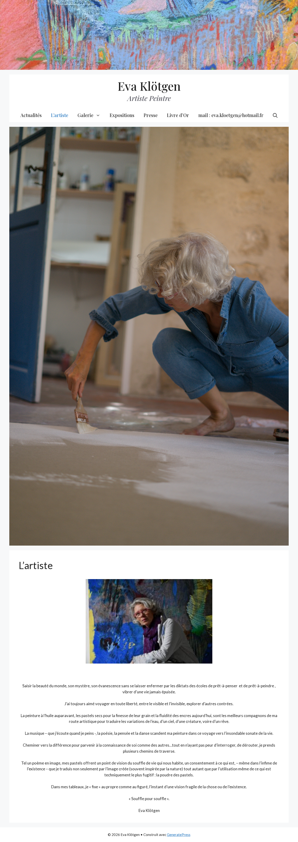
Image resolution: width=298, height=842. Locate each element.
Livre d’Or (178, 115)
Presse (151, 115)
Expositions (122, 115)
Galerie (85, 115)
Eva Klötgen (149, 86)
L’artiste (59, 115)
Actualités (31, 115)
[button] (275, 115)
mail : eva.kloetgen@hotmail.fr (231, 115)
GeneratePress (178, 834)
